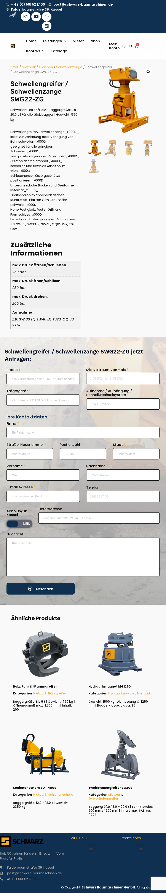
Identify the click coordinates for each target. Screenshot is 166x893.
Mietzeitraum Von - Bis (107, 370)
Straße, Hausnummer (26, 445)
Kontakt (33, 51)
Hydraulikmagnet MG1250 (109, 686)
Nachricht (16, 534)
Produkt (14, 370)
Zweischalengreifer (103, 798)
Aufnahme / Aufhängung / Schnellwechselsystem (109, 393)
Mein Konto (114, 46)
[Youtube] (36, 16)
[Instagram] (25, 16)
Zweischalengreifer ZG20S (110, 788)
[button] (54, 41)
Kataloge (59, 51)
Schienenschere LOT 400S (34, 788)
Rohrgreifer (57, 693)
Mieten (79, 41)
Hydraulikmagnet (122, 693)
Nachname (97, 466)
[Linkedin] (46, 26)
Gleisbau (46, 67)
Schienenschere (60, 794)
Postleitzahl (71, 445)
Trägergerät (18, 391)
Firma (12, 424)
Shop (95, 41)
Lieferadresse (50, 509)
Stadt (119, 445)
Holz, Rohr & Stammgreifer (35, 686)
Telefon (94, 487)
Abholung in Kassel (16, 513)
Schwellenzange (69, 67)
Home (31, 41)
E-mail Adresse (20, 487)
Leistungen (52, 41)
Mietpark (29, 67)
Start (14, 67)
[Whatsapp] (46, 16)
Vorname (15, 466)
